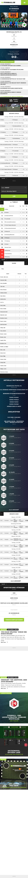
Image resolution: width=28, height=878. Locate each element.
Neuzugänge (26, 263)
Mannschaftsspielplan (2, 113)
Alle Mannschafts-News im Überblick (11, 96)
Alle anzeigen (13, 509)
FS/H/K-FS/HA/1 (14, 399)
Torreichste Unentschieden (26, 513)
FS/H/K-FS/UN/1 (14, 404)
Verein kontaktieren (14, 619)
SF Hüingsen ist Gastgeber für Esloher (11, 69)
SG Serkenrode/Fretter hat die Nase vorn (12, 78)
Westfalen (16, 6)
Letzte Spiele (26, 113)
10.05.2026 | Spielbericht (5, 86)
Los (14, 196)
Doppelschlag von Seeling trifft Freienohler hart (13, 83)
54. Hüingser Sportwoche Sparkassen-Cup (14, 389)
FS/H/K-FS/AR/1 (14, 397)
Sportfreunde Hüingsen (14, 587)
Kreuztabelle (2, 202)
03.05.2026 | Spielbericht (5, 90)
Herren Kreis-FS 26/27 (14, 406)
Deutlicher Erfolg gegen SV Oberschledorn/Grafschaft (8, 74)
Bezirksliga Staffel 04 (14, 31)
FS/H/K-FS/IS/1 (14, 401)
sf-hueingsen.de (14, 613)
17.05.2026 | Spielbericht (5, 81)
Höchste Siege (14, 514)
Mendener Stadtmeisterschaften (14, 393)
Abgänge (2, 263)
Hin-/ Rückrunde (26, 202)
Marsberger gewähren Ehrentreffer (11, 88)
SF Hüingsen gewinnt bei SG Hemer (10, 65)
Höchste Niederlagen (2, 513)
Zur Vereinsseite (14, 10)
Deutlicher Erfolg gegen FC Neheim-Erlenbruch (10, 93)
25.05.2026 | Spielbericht (5, 77)
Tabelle (15, 202)
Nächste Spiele (14, 113)
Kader (14, 263)
